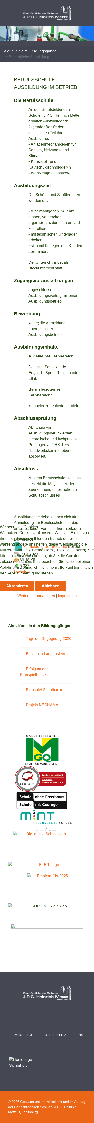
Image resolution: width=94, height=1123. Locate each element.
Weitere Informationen (36, 596)
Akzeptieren (17, 586)
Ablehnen (51, 586)
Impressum (67, 596)
